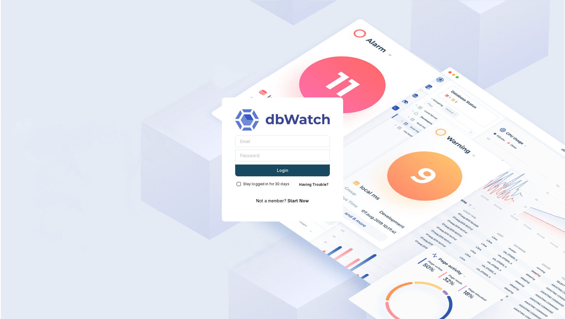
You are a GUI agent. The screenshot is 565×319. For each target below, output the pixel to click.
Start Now (298, 200)
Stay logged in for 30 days (266, 184)
